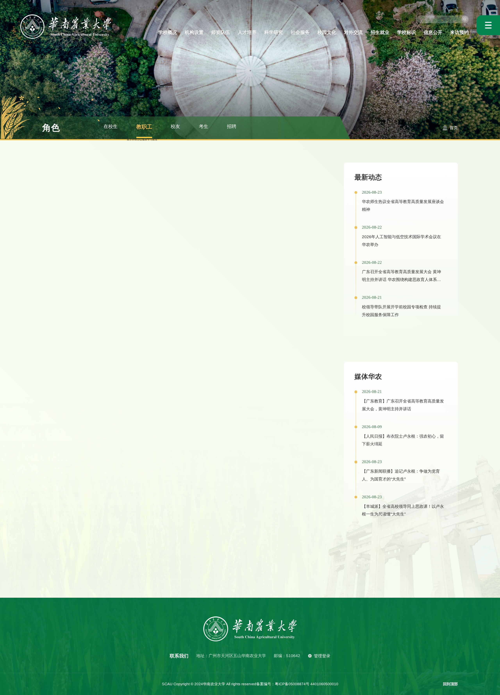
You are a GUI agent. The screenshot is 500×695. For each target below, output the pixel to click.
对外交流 (353, 32)
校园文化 (326, 32)
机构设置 (194, 32)
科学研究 (273, 32)
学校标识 (406, 32)
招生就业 (380, 32)
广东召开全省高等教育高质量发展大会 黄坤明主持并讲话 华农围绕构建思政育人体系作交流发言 (401, 279)
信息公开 (433, 32)
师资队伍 (220, 32)
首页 (454, 127)
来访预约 (459, 32)
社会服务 (300, 32)
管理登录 (322, 656)
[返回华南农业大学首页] (65, 15)
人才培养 (247, 32)
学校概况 (167, 32)
